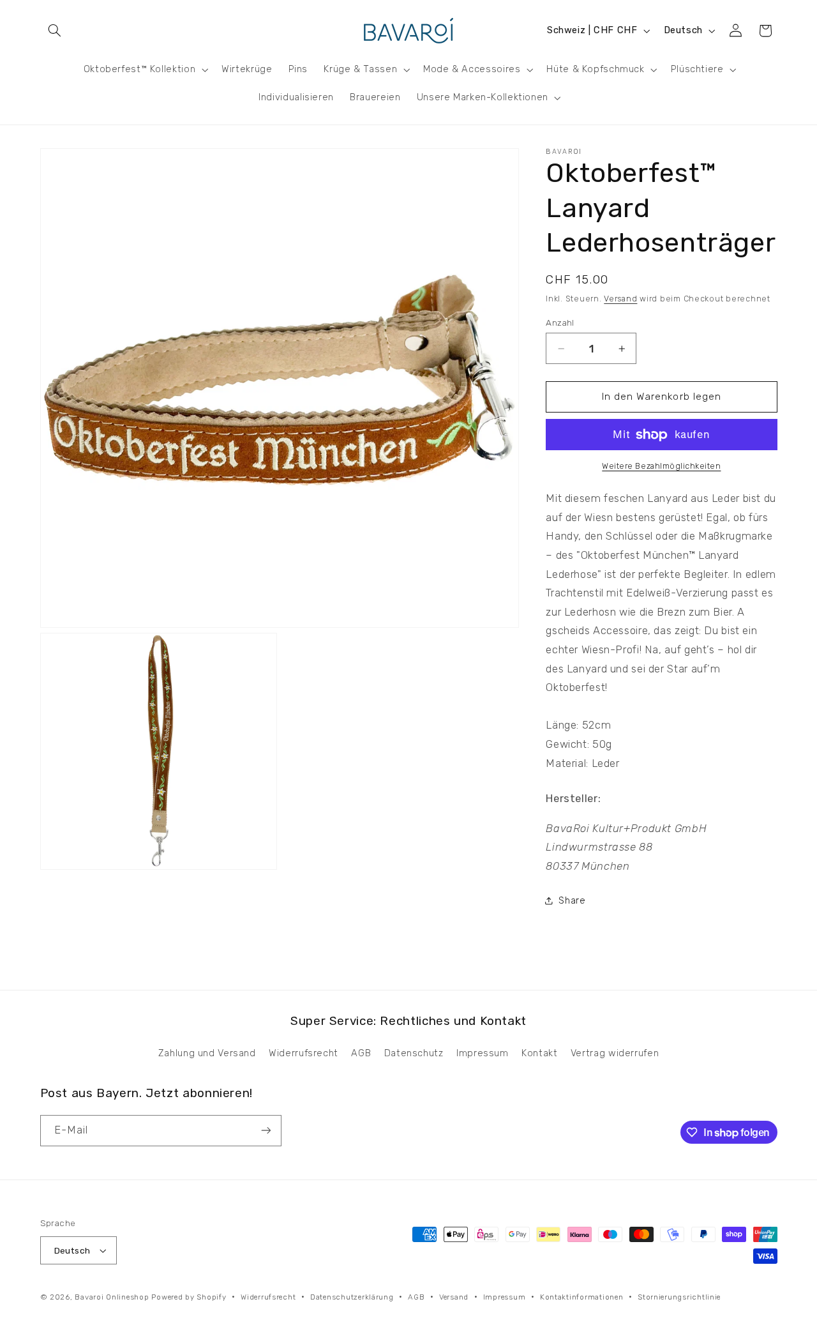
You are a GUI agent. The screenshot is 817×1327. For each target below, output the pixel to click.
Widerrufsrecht (303, 1053)
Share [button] (571, 900)
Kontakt (539, 1053)
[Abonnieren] (265, 1130)
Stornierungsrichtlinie (679, 1297)
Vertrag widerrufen (615, 1053)
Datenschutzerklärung (352, 1297)
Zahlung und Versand (207, 1053)
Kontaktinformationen (582, 1297)
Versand (620, 298)
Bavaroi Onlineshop (112, 1297)
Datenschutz (414, 1053)
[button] (55, 30)
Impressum (482, 1053)
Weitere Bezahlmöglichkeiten (661, 466)
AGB (361, 1053)
